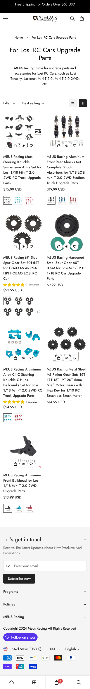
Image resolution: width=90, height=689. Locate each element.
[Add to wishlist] (31, 145)
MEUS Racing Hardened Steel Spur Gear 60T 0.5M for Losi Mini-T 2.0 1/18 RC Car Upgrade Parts (65, 268)
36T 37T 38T (29, 301)
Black (7, 200)
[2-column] (83, 103)
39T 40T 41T (7, 312)
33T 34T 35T (18, 301)
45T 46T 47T (29, 312)
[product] (11, 682)
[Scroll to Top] (82, 665)
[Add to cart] (59, 246)
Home (18, 37)
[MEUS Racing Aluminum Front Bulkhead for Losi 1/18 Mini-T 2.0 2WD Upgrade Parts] (23, 450)
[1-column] (73, 103)
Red (29, 200)
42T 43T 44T (18, 312)
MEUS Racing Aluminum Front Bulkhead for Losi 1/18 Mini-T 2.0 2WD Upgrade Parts (22, 483)
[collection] (34, 682)
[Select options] (15, 145)
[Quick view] (23, 145)
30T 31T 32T (7, 301)
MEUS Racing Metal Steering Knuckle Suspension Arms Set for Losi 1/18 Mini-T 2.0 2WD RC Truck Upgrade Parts (22, 169)
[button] (82, 19)
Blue (18, 200)
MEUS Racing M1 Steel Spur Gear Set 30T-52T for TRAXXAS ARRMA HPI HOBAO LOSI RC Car (21, 268)
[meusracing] (45, 18)
